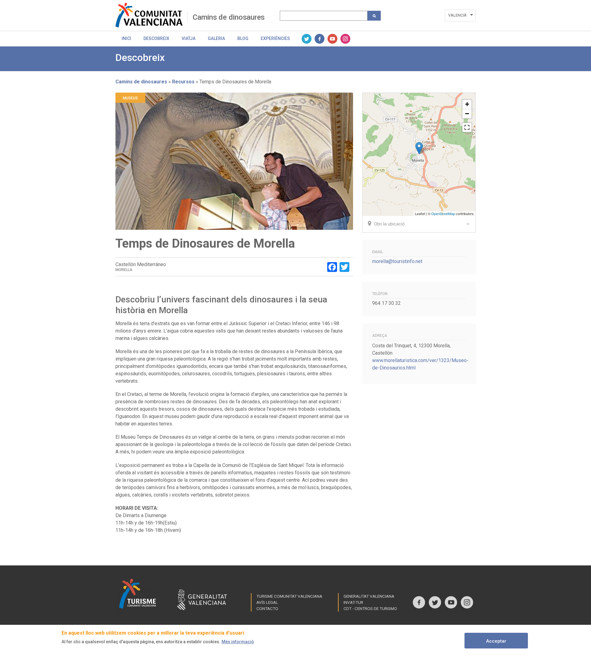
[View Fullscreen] (467, 127)
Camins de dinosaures (229, 17)
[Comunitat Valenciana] (151, 15)
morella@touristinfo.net (397, 261)
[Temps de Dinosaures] (419, 148)
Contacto (267, 608)
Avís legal (267, 602)
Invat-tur (353, 602)
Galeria (216, 38)
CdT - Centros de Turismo (370, 608)
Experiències (275, 38)
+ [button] (467, 104)
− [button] (467, 114)
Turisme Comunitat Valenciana (289, 596)
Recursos (183, 82)
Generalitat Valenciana (369, 596)
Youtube (332, 39)
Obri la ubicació (389, 224)
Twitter (307, 39)
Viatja (188, 38)
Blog (242, 38)
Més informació (238, 641)
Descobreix (156, 38)
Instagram (345, 39)
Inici (126, 38)
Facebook (319, 39)
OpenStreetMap (443, 213)
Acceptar (496, 641)
